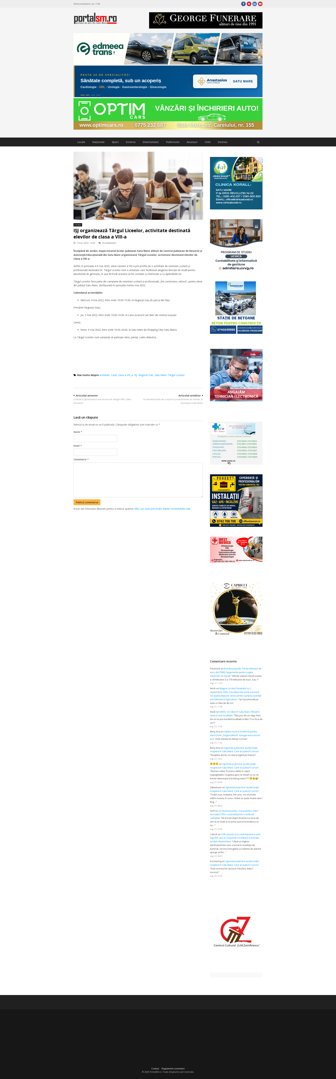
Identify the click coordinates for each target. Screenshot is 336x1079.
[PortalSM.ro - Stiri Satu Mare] (95, 22)
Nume (78, 432)
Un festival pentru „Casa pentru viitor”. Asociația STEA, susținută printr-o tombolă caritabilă (234, 814)
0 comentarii (109, 242)
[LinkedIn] (254, 4)
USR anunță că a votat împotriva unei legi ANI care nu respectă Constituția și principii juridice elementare (235, 838)
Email (78, 445)
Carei (114, 375)
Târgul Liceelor (176, 375)
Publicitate (172, 142)
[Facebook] (243, 4)
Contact (155, 1068)
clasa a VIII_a (125, 375)
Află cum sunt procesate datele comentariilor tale (162, 508)
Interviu (222, 142)
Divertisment (151, 142)
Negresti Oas (145, 375)
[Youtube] (260, 4)
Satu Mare (160, 375)
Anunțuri (192, 142)
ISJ (135, 375)
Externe (130, 142)
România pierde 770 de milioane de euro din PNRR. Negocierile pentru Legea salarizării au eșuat (235, 672)
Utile (208, 142)
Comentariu (81, 459)
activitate (104, 375)
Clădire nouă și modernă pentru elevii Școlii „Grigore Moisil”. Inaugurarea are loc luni (235, 735)
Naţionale (98, 142)
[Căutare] (258, 142)
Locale (81, 142)
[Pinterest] (249, 4)
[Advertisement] (138, 529)
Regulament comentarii (173, 1068)
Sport (115, 142)
